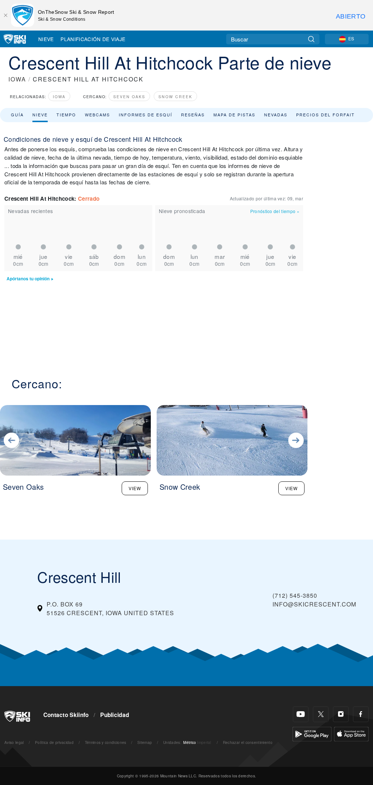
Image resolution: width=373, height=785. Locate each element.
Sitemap (144, 742)
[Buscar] (311, 39)
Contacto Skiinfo (66, 715)
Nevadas (275, 114)
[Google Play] (311, 733)
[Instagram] (341, 714)
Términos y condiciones (105, 742)
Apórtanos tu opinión (28, 279)
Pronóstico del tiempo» (274, 211)
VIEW (135, 488)
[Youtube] (301, 714)
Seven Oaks (129, 96)
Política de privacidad (54, 742)
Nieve (46, 39)
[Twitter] (321, 714)
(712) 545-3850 (294, 595)
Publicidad (114, 715)
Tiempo (66, 114)
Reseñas (193, 114)
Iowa (59, 96)
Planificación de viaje (92, 39)
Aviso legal (14, 742)
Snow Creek (175, 96)
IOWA (17, 79)
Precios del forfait (325, 114)
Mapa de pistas (234, 114)
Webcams (97, 114)
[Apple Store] (351, 733)
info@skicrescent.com (314, 604)
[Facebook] (361, 714)
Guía (17, 114)
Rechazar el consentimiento (247, 742)
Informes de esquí (145, 114)
